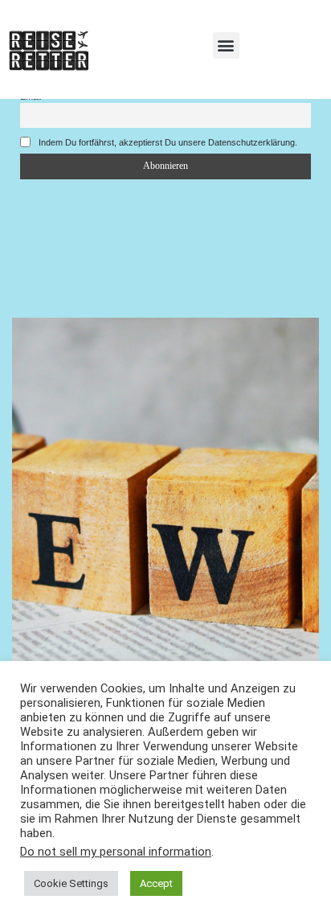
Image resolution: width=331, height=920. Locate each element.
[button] (226, 45)
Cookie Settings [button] (71, 883)
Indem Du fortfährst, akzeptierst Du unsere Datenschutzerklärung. (166, 142)
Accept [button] (156, 883)
